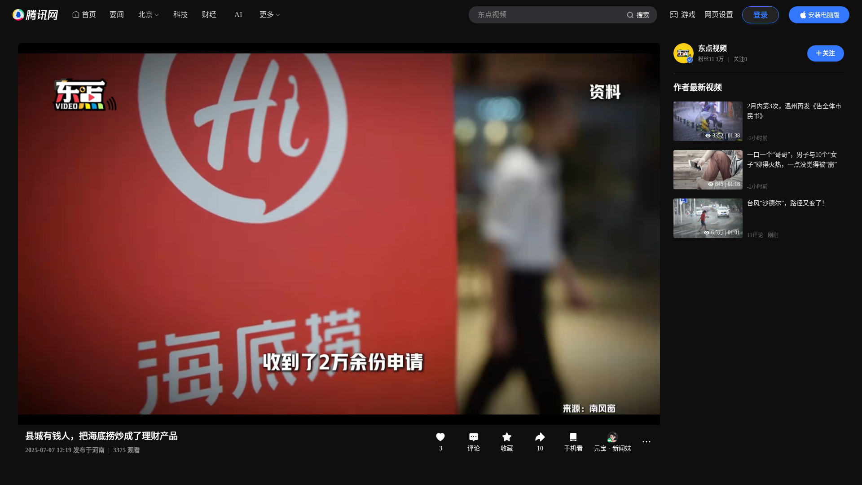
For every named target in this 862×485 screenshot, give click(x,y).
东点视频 (712, 48)
